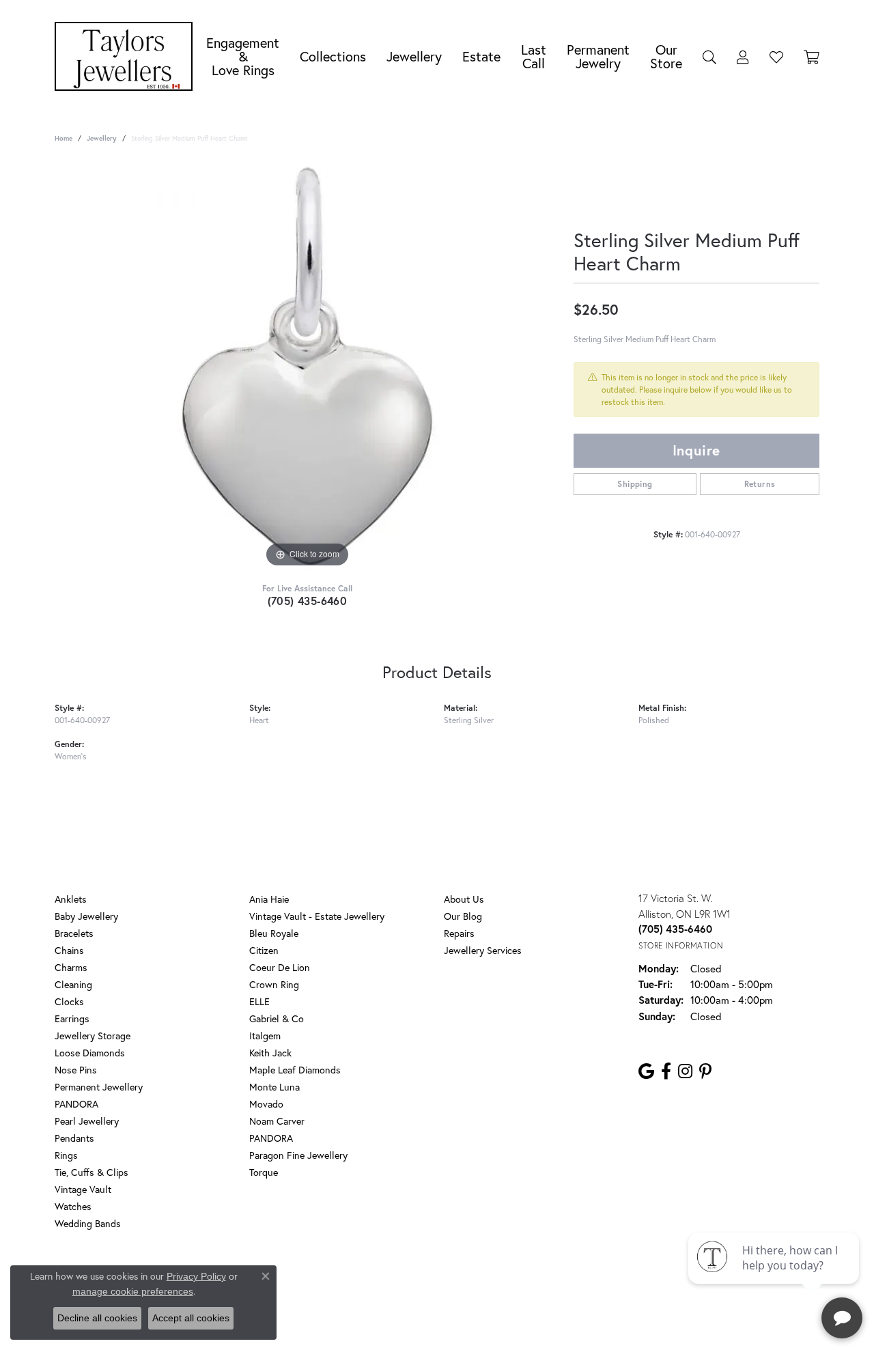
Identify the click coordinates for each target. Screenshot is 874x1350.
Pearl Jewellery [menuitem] (87, 1120)
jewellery (102, 138)
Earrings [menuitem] (72, 1018)
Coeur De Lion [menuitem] (279, 967)
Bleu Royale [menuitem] (273, 933)
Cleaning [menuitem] (73, 984)
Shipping (634, 484)
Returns (760, 484)
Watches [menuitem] (73, 1206)
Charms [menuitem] (71, 967)
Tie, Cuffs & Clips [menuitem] (91, 1172)
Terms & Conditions (451, 1279)
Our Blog (463, 916)
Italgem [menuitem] (265, 1035)
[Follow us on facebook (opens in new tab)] (666, 1071)
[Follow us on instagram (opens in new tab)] (685, 1071)
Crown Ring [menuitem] (274, 984)
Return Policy (309, 1279)
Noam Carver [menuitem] (277, 1120)
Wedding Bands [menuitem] (88, 1223)
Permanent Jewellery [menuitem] (99, 1086)
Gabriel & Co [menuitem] (276, 1018)
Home (63, 138)
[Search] (709, 56)
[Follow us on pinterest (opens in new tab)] (705, 1071)
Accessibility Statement (546, 1279)
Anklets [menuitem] (71, 898)
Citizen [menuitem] (264, 950)
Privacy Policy (374, 1279)
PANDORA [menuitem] (76, 1103)
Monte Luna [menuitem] (274, 1086)
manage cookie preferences (132, 1291)
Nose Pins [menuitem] (76, 1069)
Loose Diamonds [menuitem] (90, 1052)
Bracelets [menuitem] (74, 933)
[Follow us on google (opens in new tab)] (646, 1071)
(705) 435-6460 (308, 600)
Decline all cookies (97, 1317)
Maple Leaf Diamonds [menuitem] (295, 1069)
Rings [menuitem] (66, 1155)
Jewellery (414, 56)
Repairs (459, 933)
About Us (464, 898)
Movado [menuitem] (266, 1103)
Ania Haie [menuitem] (269, 898)
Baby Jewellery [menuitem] (86, 916)
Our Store (666, 56)
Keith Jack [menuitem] (270, 1052)
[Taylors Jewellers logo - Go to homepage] (127, 56)
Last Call (533, 56)
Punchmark (460, 1323)
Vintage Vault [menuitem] (83, 1189)
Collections (333, 56)
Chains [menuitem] (69, 950)
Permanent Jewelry (598, 56)
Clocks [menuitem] (69, 1001)
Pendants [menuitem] (74, 1137)
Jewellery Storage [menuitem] (92, 1035)
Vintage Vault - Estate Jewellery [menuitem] (316, 916)
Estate (481, 56)
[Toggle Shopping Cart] (811, 56)
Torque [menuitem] (263, 1172)
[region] (307, 366)
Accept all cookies (190, 1317)
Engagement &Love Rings (242, 56)
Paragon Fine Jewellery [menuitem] (298, 1155)
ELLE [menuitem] (259, 1001)
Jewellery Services (483, 950)
